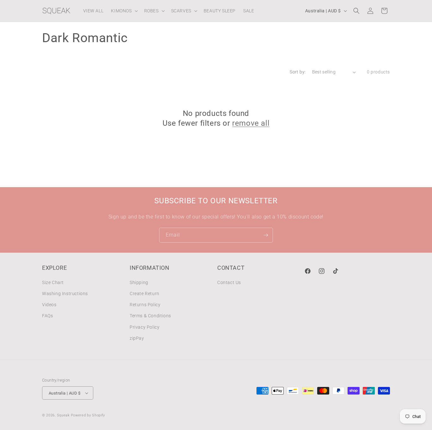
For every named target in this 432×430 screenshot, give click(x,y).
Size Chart (53, 282)
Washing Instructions (65, 293)
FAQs (47, 315)
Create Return (144, 293)
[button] (123, 10)
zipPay (137, 338)
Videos (49, 304)
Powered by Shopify (88, 415)
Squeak (63, 415)
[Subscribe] (266, 235)
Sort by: (297, 71)
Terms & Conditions (150, 315)
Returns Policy (145, 304)
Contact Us (229, 282)
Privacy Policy (144, 327)
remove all (250, 123)
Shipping (139, 282)
